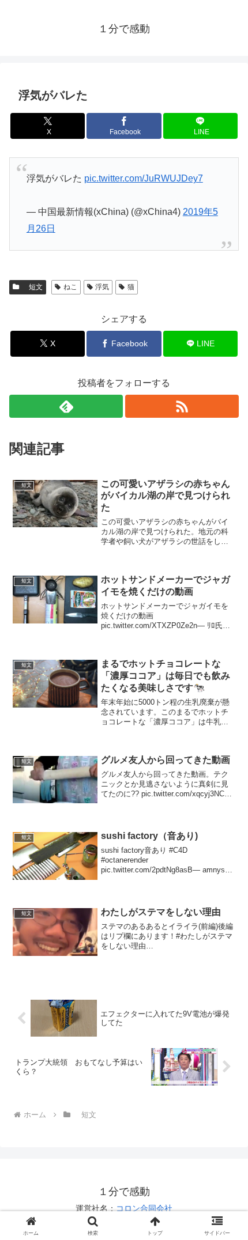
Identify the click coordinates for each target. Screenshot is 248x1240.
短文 (32, 287)
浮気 (102, 287)
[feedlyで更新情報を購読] (66, 406)
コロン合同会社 (144, 1208)
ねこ (70, 287)
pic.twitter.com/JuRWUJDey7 (143, 178)
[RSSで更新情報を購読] (182, 406)
